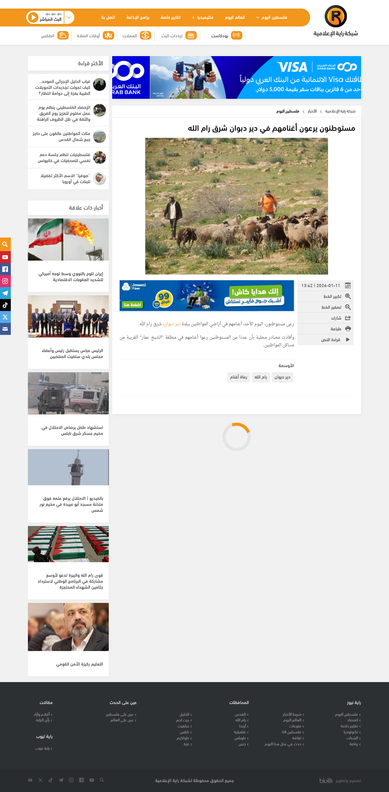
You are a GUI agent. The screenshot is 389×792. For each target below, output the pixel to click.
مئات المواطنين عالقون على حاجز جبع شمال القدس (61, 136)
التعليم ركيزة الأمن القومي (79, 663)
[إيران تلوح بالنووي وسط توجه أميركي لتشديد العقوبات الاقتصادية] (68, 242)
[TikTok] (5, 305)
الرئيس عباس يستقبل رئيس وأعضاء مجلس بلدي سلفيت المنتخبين (72, 353)
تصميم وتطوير (348, 780)
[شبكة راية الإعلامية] (336, 21)
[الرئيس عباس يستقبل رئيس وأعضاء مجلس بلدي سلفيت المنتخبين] (68, 319)
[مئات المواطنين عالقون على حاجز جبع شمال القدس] (99, 136)
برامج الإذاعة (137, 16)
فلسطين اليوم (274, 16)
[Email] (5, 329)
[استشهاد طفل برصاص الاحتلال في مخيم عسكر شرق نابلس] (68, 396)
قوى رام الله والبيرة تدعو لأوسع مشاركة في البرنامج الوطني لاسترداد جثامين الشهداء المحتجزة (70, 580)
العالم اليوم (235, 16)
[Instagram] (5, 281)
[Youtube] (5, 257)
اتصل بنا (108, 16)
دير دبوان (172, 324)
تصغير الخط (331, 306)
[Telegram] (5, 293)
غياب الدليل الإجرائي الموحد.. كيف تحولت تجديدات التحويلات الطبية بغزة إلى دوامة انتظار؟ (62, 86)
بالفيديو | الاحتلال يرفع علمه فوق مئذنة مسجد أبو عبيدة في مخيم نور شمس (71, 503)
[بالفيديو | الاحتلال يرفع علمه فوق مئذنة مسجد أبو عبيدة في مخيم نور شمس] (68, 473)
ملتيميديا (205, 16)
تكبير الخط (332, 295)
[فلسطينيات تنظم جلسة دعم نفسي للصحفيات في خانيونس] (99, 157)
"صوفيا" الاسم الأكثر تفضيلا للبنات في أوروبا (65, 178)
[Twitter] (5, 317)
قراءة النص (331, 339)
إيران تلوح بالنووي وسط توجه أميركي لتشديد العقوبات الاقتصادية (70, 276)
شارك (336, 317)
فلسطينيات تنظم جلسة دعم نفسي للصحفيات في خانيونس (64, 157)
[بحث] (5, 244)
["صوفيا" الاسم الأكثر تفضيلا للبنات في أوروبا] (99, 178)
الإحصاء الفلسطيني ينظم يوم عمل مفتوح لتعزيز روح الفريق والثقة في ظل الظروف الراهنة (63, 112)
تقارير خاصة (171, 16)
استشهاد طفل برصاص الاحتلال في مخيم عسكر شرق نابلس (72, 429)
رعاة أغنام (238, 376)
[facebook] (5, 269)
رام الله (261, 376)
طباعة (336, 328)
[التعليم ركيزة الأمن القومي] (68, 627)
